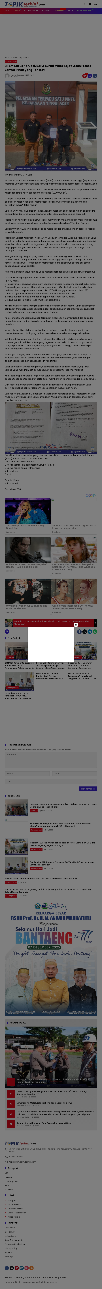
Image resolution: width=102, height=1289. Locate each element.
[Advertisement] (51, 644)
